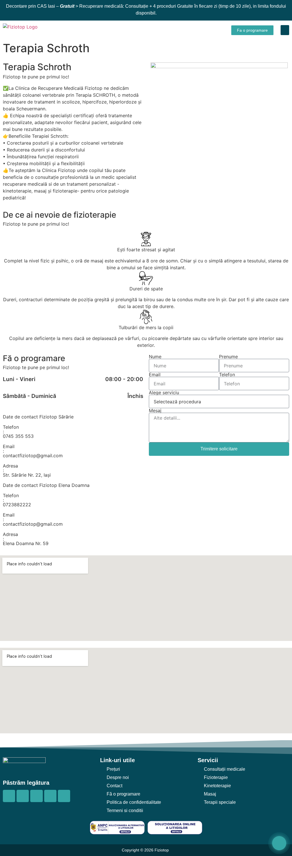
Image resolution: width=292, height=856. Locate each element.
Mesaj (155, 410)
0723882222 (17, 504)
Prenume (228, 356)
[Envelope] (64, 796)
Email (155, 374)
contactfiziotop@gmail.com (33, 455)
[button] (285, 30)
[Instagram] (23, 796)
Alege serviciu (164, 392)
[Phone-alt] (50, 796)
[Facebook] (9, 796)
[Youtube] (36, 796)
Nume (155, 356)
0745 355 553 (18, 436)
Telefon (227, 374)
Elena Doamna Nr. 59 (25, 543)
